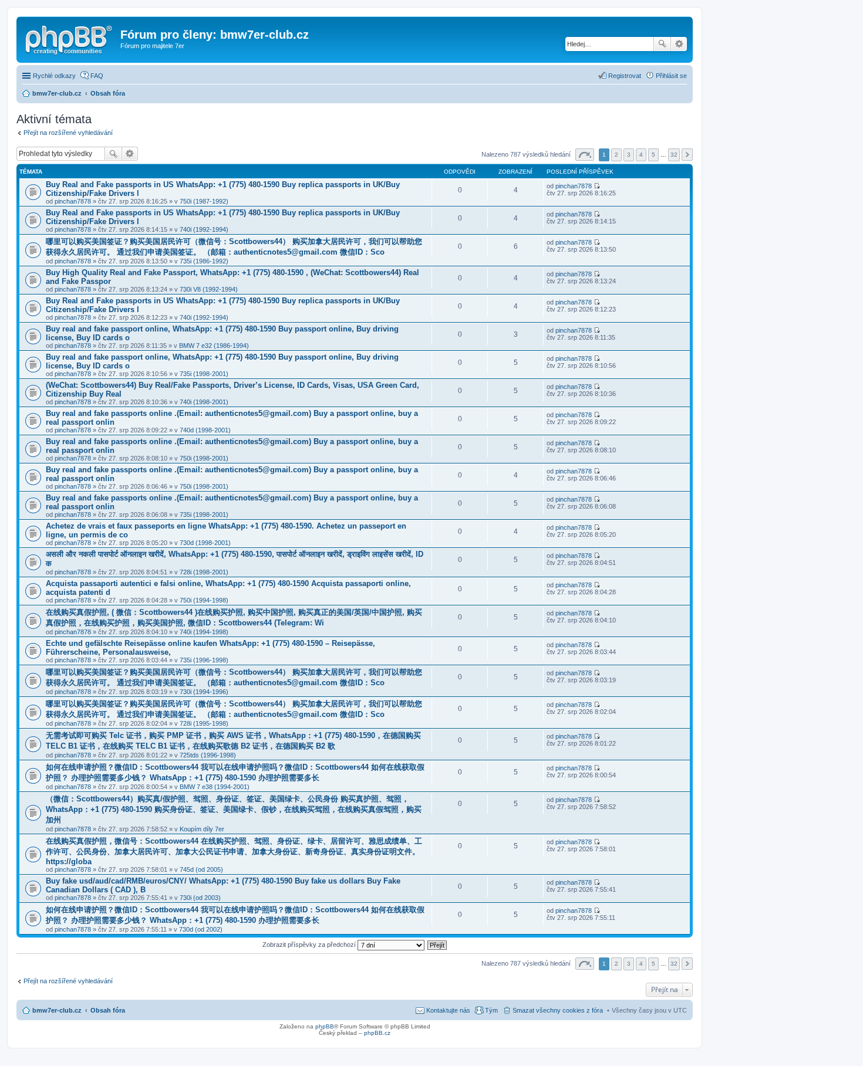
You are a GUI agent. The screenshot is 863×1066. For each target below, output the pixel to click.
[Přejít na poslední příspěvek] (597, 185)
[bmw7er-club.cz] (69, 38)
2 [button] (616, 154)
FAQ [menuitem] (96, 75)
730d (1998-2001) (205, 542)
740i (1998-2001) (204, 401)
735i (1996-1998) (204, 660)
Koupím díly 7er (202, 829)
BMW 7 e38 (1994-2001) (215, 786)
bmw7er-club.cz (57, 1010)
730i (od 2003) (200, 897)
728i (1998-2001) (204, 572)
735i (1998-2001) (204, 373)
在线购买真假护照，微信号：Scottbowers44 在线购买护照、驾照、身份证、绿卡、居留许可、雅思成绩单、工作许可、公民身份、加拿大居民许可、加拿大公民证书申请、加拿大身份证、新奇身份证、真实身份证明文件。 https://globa (234, 851)
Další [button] (687, 154)
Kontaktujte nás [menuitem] (448, 1010)
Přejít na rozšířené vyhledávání (68, 132)
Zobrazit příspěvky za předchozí (310, 944)
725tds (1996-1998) (208, 755)
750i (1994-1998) (204, 600)
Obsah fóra (107, 1010)
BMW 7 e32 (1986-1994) (214, 345)
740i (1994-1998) (204, 631)
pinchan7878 (73, 201)
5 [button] (653, 154)
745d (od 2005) (201, 869)
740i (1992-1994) (204, 229)
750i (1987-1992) (204, 201)
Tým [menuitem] (491, 1010)
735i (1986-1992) (204, 261)
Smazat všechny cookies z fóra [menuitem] (558, 1010)
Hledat (662, 44)
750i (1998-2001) (204, 458)
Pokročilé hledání (679, 44)
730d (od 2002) (201, 929)
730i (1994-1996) (204, 691)
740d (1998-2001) (205, 430)
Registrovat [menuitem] (624, 75)
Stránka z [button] (584, 154)
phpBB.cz (377, 1033)
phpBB (324, 1026)
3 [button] (629, 154)
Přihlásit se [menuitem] (671, 75)
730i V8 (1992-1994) (209, 289)
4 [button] (641, 154)
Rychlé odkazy (54, 75)
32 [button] (673, 154)
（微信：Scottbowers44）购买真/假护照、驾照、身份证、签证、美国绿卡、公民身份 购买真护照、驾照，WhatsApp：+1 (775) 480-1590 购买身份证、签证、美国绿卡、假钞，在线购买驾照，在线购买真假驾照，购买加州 (234, 809)
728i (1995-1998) (204, 723)
